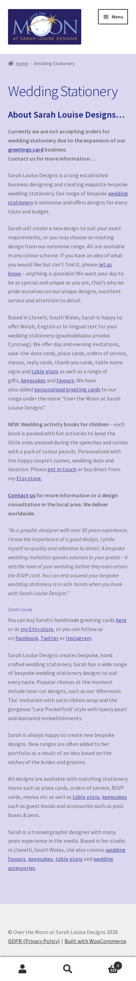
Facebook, (27, 637)
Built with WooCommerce (95, 940)
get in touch (61, 469)
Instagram (78, 637)
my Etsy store (37, 628)
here (121, 619)
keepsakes (33, 380)
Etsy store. (29, 478)
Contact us (21, 495)
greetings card (26, 149)
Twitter (49, 637)
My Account (22, 969)
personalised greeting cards (67, 389)
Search (68, 969)
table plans (45, 371)
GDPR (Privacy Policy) (34, 940)
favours (65, 380)
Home (22, 63)
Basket (105, 963)
